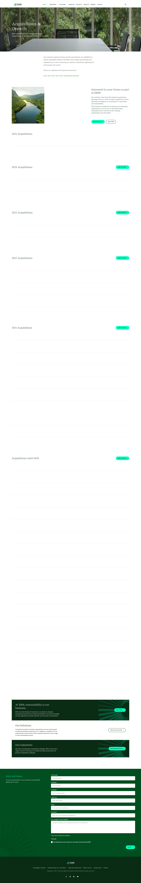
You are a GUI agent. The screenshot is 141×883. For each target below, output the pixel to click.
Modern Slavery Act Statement (57, 868)
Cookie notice (97, 868)
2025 (45, 75)
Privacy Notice (87, 868)
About (45, 4)
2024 (49, 75)
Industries (53, 4)
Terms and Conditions (74, 868)
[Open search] (125, 4)
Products (72, 4)
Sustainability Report (39, 868)
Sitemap (106, 868)
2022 (57, 75)
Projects (79, 4)
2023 (52, 75)
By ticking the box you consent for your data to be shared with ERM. (72, 842)
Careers (93, 4)
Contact (99, 4)
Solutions (62, 4)
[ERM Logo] (17, 4)
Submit (130, 847)
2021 (61, 75)
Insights (86, 4)
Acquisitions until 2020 (71, 75)
